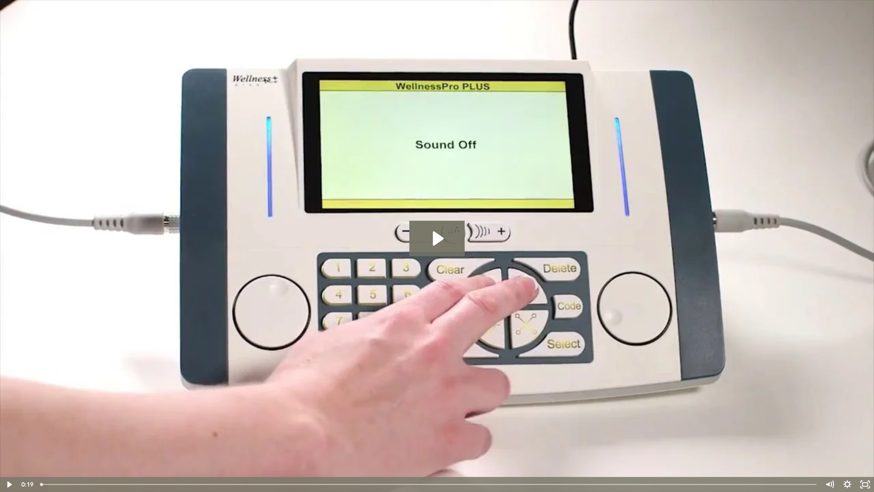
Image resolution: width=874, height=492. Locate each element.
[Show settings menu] (847, 484)
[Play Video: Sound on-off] (437, 238)
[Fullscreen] (865, 484)
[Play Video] (9, 484)
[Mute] (829, 484)
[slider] (428, 484)
